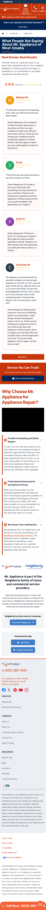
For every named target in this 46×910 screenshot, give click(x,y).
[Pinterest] (15, 690)
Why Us (5, 721)
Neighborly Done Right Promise (18, 535)
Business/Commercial (11, 707)
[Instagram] (26, 690)
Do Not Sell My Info (9, 853)
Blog (4, 763)
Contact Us (7, 737)
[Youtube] (21, 690)
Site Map (6, 773)
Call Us (35, 11)
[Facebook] (4, 690)
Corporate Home (9, 779)
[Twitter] (9, 690)
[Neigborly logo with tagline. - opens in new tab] (35, 567)
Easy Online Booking (25, 11)
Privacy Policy (7, 843)
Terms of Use (7, 838)
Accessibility (7, 848)
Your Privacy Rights (13, 857)
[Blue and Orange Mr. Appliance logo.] (11, 567)
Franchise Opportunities (12, 732)
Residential (7, 702)
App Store (24, 642)
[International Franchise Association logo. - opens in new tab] (6, 785)
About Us (6, 727)
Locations (6, 768)
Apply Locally (8, 743)
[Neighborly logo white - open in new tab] (8, 2)
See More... (23, 357)
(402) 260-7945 (16, 670)
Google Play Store (25, 650)
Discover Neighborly (21, 622)
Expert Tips (7, 757)
